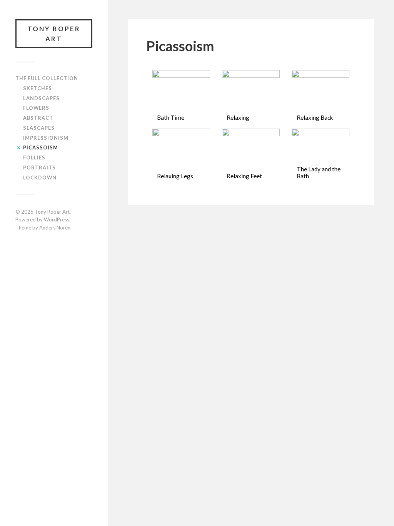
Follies (34, 157)
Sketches (37, 88)
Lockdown (40, 177)
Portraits (39, 167)
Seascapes (39, 128)
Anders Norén (54, 227)
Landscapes (41, 98)
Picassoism (40, 147)
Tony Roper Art (53, 34)
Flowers (36, 108)
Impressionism (45, 138)
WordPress (56, 219)
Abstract (38, 118)
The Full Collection (46, 78)
